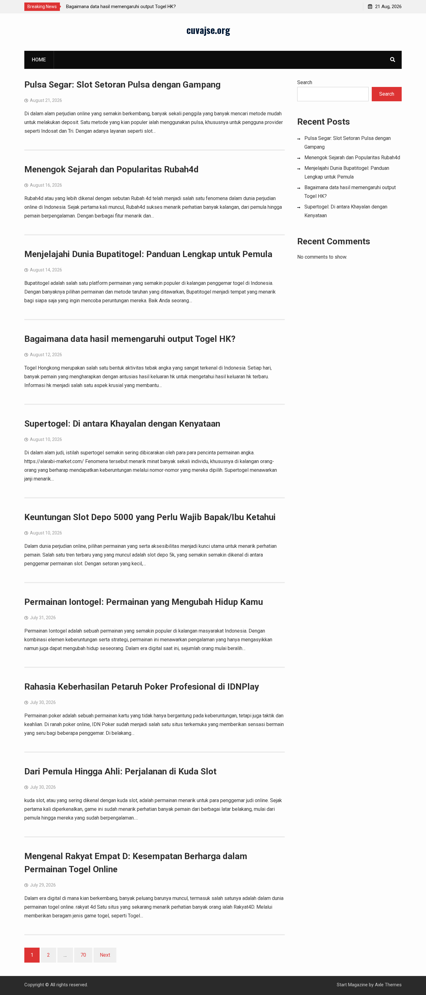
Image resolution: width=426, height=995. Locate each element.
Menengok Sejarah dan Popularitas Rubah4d (111, 169)
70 (83, 955)
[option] (122, 6)
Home (39, 60)
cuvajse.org (208, 30)
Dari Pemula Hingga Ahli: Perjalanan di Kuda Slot (120, 771)
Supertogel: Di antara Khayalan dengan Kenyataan (122, 424)
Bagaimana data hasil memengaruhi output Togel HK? (121, 6)
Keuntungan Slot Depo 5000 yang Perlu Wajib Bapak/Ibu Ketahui (150, 517)
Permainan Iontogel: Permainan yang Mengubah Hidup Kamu (143, 602)
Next (105, 955)
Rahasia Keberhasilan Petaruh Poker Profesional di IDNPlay (141, 687)
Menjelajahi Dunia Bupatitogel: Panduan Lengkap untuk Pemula (148, 254)
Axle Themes (388, 985)
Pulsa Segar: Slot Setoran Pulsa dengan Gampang (122, 84)
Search (304, 82)
